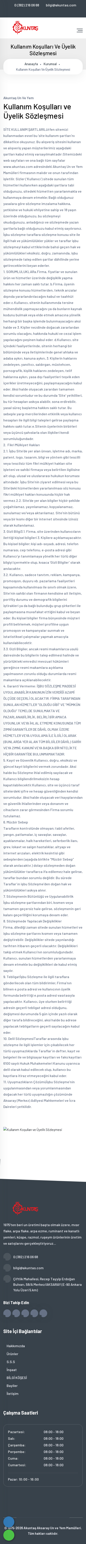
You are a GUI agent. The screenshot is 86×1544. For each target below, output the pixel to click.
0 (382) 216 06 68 (26, 5)
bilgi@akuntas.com (61, 5)
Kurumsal (50, 64)
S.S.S (10, 1362)
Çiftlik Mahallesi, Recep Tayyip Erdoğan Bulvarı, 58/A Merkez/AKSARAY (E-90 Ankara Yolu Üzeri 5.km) (47, 1284)
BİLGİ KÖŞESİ (16, 1377)
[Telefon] (8, 1521)
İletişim (12, 1393)
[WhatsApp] (8, 1535)
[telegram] (34, 12)
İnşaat (11, 1370)
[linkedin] (49, 12)
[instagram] (41, 12)
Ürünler (12, 1354)
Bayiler (12, 1385)
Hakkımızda (15, 1346)
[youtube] (56, 12)
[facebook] (27, 12)
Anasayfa (31, 64)
